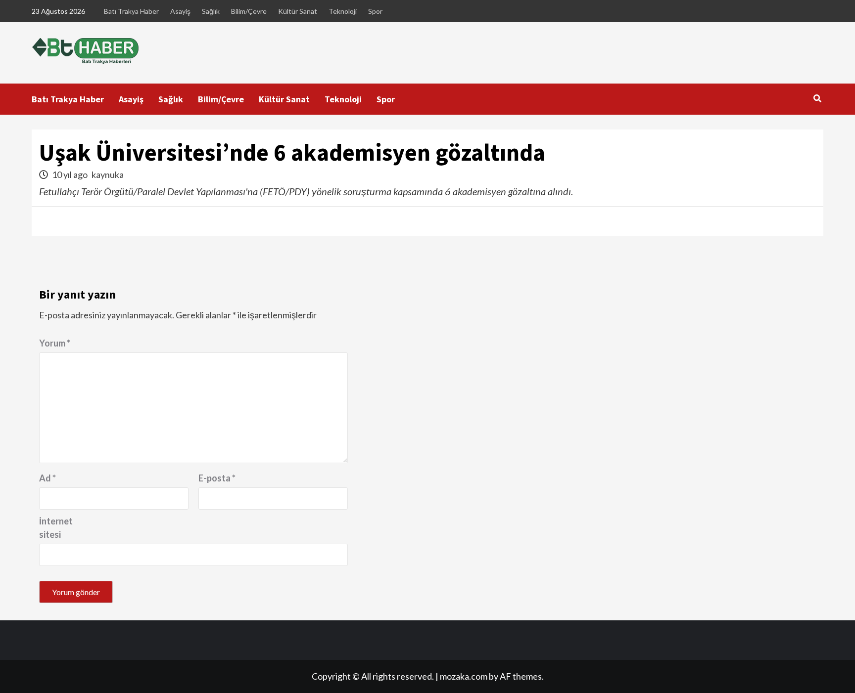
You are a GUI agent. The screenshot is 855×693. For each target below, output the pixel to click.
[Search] (817, 98)
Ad (47, 478)
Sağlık (211, 11)
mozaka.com (463, 676)
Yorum (54, 343)
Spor (375, 11)
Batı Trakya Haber (131, 11)
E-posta (217, 478)
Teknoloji (343, 11)
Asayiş (180, 11)
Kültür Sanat (297, 11)
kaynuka (108, 174)
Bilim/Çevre (249, 11)
